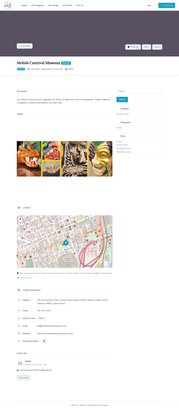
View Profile (23, 378)
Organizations (46, 69)
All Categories (37, 5)
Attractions (35, 69)
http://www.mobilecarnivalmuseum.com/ (55, 333)
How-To (79, 5)
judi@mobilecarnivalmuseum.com (52, 326)
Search (24, 5)
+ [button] (20, 218)
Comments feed (123, 148)
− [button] (20, 222)
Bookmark (135, 47)
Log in (119, 141)
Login (149, 5)
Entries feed (122, 144)
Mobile (71, 69)
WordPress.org (123, 152)
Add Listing (168, 5)
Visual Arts (58, 69)
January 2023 (122, 114)
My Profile (67, 5)
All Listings (53, 5)
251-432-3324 (43, 310)
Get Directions (26, 278)
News (119, 127)
